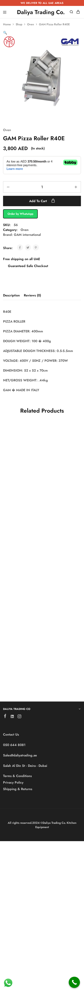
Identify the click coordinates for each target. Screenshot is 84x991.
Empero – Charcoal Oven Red (19, 656)
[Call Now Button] (74, 982)
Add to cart (38, 201)
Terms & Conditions (17, 776)
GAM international (27, 234)
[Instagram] (19, 717)
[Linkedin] (12, 717)
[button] (5, 32)
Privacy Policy (13, 782)
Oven (30, 24)
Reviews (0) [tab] (32, 295)
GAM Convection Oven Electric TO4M (20, 571)
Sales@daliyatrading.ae (20, 755)
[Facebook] (5, 717)
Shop (19, 24)
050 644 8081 (14, 745)
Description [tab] (11, 295)
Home (7, 24)
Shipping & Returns (17, 789)
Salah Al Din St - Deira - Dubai (25, 765)
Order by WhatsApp (20, 214)
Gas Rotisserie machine (15, 480)
